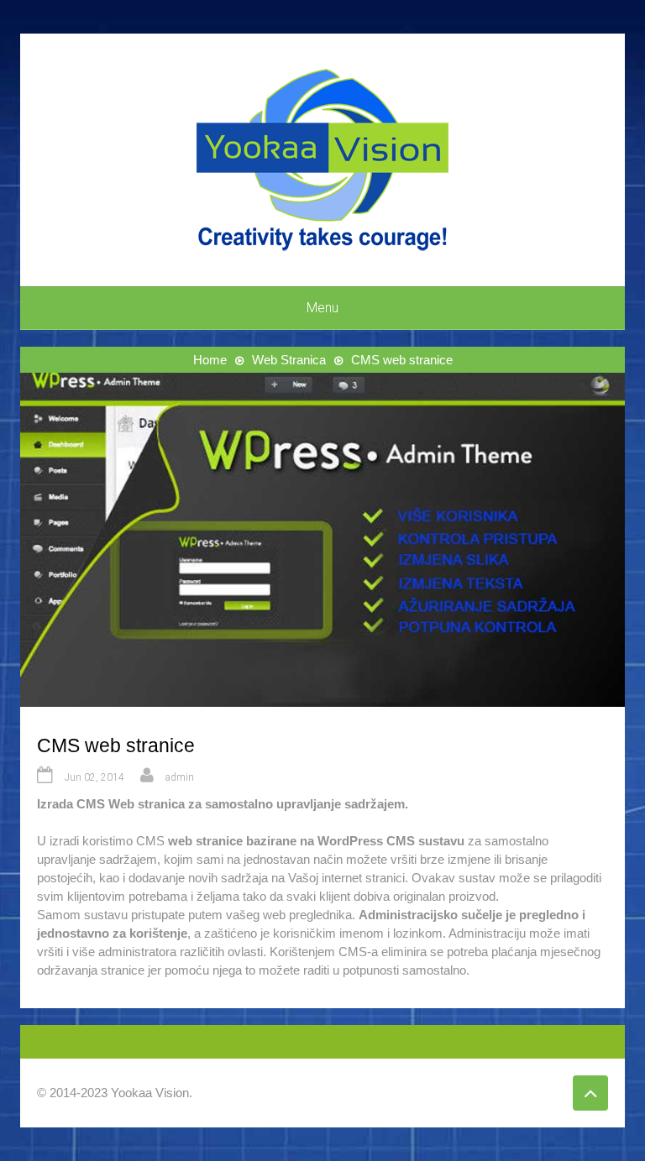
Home (210, 360)
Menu (322, 308)
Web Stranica (289, 360)
